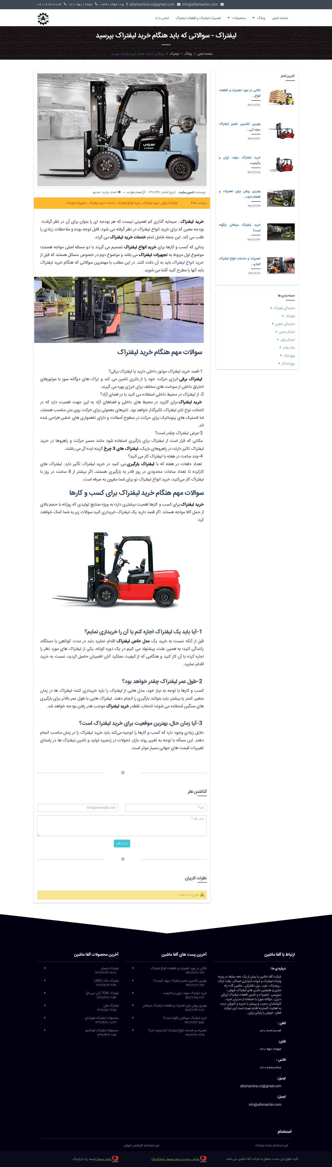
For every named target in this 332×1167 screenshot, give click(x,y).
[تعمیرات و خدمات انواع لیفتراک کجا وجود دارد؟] (281, 265)
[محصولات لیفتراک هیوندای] (44, 1018)
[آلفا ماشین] (44, 15)
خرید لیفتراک (150, 203)
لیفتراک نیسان (107, 970)
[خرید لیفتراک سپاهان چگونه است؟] (281, 231)
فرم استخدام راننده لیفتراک (271, 1145)
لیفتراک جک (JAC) (106, 983)
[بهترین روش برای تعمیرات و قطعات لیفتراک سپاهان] (281, 198)
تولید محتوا (104, 1159)
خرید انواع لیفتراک (128, 203)
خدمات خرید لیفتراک (101, 203)
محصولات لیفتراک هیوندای (102, 1020)
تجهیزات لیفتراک (76, 203)
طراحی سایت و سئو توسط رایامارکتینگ (175, 1159)
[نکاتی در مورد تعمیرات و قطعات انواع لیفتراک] (281, 97)
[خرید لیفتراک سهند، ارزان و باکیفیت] (281, 164)
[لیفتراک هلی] (44, 1005)
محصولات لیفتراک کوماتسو (102, 1032)
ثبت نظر (122, 843)
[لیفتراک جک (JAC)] (44, 981)
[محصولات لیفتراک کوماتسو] (44, 1030)
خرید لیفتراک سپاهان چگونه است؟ (185, 1020)
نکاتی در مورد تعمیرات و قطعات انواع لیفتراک (179, 970)
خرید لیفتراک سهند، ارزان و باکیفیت (185, 995)
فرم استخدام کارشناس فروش (141, 1145)
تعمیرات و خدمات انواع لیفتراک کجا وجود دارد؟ (177, 1032)
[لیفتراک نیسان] (44, 968)
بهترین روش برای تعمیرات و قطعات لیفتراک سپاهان (175, 1007)
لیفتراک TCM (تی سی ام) (102, 995)
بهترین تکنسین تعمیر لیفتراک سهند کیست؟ (180, 983)
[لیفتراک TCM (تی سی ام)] (44, 993)
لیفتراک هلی (108, 1007)
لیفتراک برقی (169, 203)
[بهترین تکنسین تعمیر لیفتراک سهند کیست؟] (281, 130)
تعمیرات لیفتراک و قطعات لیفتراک (198, 18)
